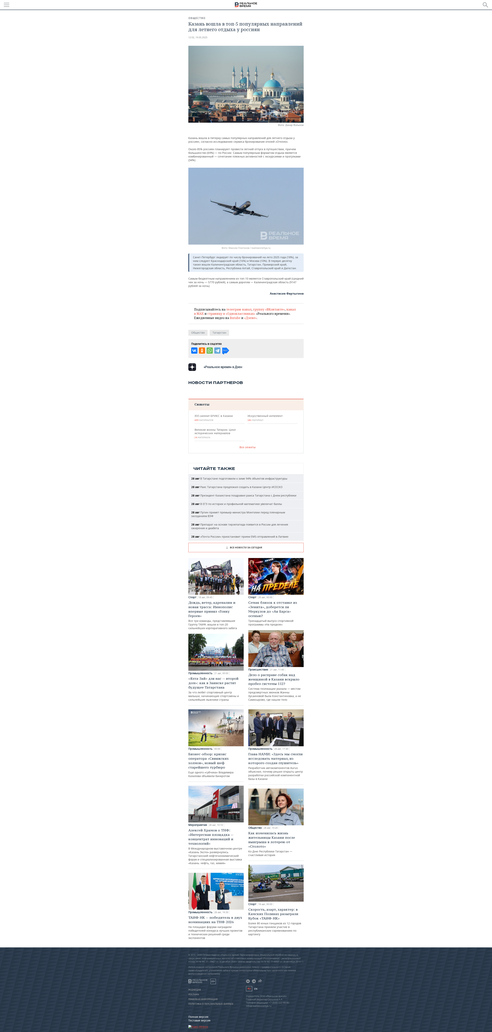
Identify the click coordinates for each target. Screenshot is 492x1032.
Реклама (193, 994)
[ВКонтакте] (194, 350)
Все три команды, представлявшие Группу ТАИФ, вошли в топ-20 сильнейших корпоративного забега (212, 615)
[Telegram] (217, 350)
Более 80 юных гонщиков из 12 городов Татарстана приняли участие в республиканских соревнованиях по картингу (274, 921)
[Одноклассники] (202, 350)
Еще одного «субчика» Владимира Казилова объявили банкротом (211, 765)
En (255, 988)
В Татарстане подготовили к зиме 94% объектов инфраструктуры (239, 478)
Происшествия (258, 669)
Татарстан (219, 332)
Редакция (194, 990)
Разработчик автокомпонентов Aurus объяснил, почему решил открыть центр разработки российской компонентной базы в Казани (275, 766)
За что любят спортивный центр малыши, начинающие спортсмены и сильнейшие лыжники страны (213, 688)
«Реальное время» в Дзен (223, 367)
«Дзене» (250, 318)
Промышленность (200, 673)
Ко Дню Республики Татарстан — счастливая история (271, 844)
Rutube (235, 318)
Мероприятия (197, 824)
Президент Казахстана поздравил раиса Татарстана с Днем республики (243, 495)
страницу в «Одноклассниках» (231, 314)
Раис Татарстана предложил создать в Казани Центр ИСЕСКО (237, 487)
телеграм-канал (239, 309)
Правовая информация (203, 999)
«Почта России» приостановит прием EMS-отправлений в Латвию (239, 536)
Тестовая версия (199, 1020)
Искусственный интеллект (265, 417)
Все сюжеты (247, 447)
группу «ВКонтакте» (269, 309)
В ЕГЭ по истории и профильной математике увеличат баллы (236, 504)
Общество (196, 18)
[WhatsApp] (210, 350)
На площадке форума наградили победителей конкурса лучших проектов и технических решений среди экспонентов (215, 927)
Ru (249, 988)
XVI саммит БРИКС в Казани (213, 417)
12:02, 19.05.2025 (197, 37)
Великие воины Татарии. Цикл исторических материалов (215, 433)
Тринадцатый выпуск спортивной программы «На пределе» (272, 613)
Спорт (192, 597)
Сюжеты (201, 404)
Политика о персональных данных (210, 1004)
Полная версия (198, 1017)
